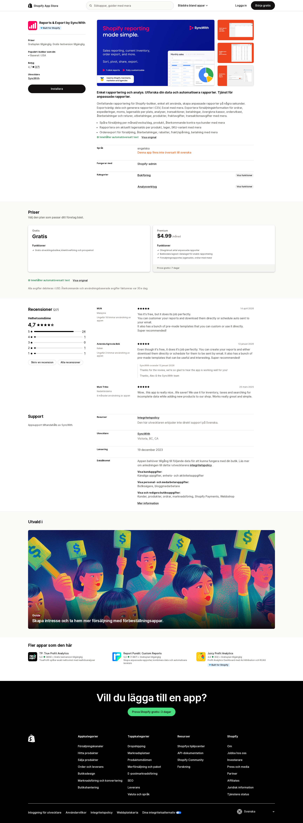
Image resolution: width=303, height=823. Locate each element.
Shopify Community (190, 760)
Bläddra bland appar (191, 5)
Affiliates (233, 780)
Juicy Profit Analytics (220, 653)
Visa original (149, 137)
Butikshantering (88, 787)
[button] (67, 657)
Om (229, 746)
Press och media (238, 766)
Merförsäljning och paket (144, 766)
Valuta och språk (139, 794)
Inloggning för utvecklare (44, 812)
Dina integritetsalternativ (158, 812)
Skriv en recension (42, 362)
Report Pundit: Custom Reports (142, 653)
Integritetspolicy (148, 417)
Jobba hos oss (236, 753)
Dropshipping (136, 746)
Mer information (148, 503)
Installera (57, 89)
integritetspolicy (201, 465)
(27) (37, 66)
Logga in (241, 5)
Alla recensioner (70, 362)
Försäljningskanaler (90, 746)
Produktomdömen (140, 760)
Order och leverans (90, 766)
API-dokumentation (190, 753)
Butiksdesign (86, 773)
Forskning (183, 766)
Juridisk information (240, 787)
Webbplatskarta (127, 812)
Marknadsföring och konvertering (100, 780)
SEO (130, 780)
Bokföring (144, 175)
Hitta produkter (88, 753)
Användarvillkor (76, 812)
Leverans (134, 787)
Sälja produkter (88, 760)
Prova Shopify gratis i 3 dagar (151, 712)
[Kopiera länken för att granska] (104, 308)
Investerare (235, 760)
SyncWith (33, 78)
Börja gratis (263, 5)
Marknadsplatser (139, 753)
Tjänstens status (238, 794)
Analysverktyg (147, 186)
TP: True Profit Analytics (54, 653)
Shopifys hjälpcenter (191, 746)
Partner (232, 773)
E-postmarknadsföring (142, 773)
